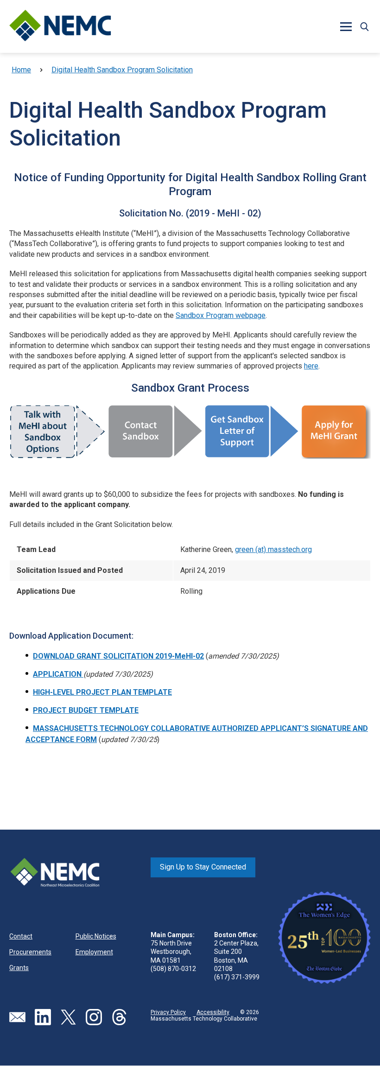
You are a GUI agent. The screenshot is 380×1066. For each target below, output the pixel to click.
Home (21, 69)
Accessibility (212, 1012)
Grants (19, 967)
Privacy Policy (168, 1012)
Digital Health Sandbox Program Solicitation (122, 69)
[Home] (60, 26)
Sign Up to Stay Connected (203, 867)
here (311, 366)
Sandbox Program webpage (221, 315)
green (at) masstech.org (273, 549)
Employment (94, 952)
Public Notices (96, 936)
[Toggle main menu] (345, 26)
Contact (20, 936)
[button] (364, 26)
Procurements (30, 952)
